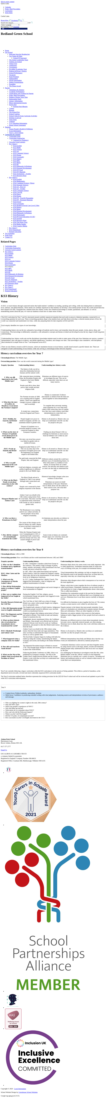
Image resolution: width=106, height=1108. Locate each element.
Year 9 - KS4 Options (16, 133)
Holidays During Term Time (18, 97)
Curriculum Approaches (17, 138)
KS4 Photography (19, 215)
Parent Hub (13, 105)
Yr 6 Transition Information (18, 123)
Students (8, 127)
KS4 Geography (18, 204)
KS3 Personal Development (22, 168)
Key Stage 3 (13, 144)
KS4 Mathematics (19, 181)
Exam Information (15, 131)
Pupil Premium (14, 77)
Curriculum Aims (14, 136)
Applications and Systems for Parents (21, 93)
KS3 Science (17, 149)
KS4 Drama (17, 196)
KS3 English (17, 146)
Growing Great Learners (17, 142)
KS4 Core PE (17, 192)
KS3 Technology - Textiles (22, 174)
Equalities (12, 84)
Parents (7, 88)
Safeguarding (13, 78)
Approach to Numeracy (21, 140)
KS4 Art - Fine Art (19, 187)
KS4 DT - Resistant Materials (23, 200)
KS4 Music (17, 209)
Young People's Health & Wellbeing (21, 129)
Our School (9, 52)
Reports (11, 110)
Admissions (13, 65)
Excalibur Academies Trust (18, 69)
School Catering (14, 114)
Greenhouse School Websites (28, 1092)
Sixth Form (8, 235)
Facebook (14, 20)
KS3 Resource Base (19, 176)
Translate (16, 27)
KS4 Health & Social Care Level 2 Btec (26, 205)
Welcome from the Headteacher (19, 54)
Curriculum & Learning (12, 134)
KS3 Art (16, 151)
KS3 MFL (16, 161)
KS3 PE (16, 164)
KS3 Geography (18, 157)
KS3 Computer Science (21, 153)
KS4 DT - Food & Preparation (23, 198)
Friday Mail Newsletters (17, 95)
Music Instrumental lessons (18, 103)
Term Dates (9, 13)
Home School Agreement (17, 125)
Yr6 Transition (9, 233)
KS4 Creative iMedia (20, 226)
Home (7, 50)
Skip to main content (7, 2)
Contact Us (8, 237)
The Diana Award (15, 86)
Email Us (4, 750)
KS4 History (17, 207)
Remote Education (15, 232)
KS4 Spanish (17, 218)
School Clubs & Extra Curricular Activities (23, 116)
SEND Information (15, 80)
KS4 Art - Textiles (19, 189)
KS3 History (17, 159)
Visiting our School (15, 62)
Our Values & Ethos (15, 56)
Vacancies (12, 75)
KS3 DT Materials (19, 172)
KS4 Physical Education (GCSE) (24, 217)
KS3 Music (17, 162)
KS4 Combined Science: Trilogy (24, 183)
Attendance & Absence (16, 90)
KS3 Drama (17, 155)
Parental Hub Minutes (20, 106)
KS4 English (17, 179)
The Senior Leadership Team (18, 60)
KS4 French (17, 202)
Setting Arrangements (16, 82)
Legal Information (20, 1089)
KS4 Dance (17, 194)
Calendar (8, 7)
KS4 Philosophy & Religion (22, 213)
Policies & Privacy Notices (18, 71)
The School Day (14, 112)
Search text (4, 23)
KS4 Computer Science (21, 190)
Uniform (12, 121)
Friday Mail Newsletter (12, 9)
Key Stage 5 (13, 228)
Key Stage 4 (13, 177)
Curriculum (8, 11)
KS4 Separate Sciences (20, 185)
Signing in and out (15, 118)
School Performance (15, 73)
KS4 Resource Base (19, 220)
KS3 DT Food (18, 170)
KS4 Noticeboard (15, 230)
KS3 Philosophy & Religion (22, 166)
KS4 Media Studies (19, 224)
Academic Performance (16, 92)
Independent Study (15, 99)
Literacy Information (16, 101)
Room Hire (5, 20)
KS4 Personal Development (22, 211)
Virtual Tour (13, 64)
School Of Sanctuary (20, 58)
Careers (11, 108)
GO (29, 23)
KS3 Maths (17, 148)
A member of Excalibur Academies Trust (14, 29)
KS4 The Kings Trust (20, 222)
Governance (13, 67)
